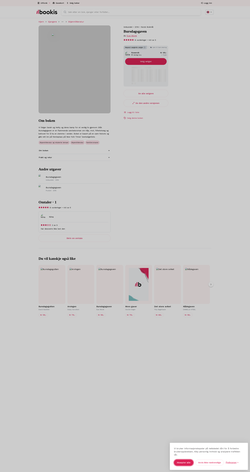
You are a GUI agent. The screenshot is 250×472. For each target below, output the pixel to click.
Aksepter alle (183, 462)
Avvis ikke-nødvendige (209, 462)
